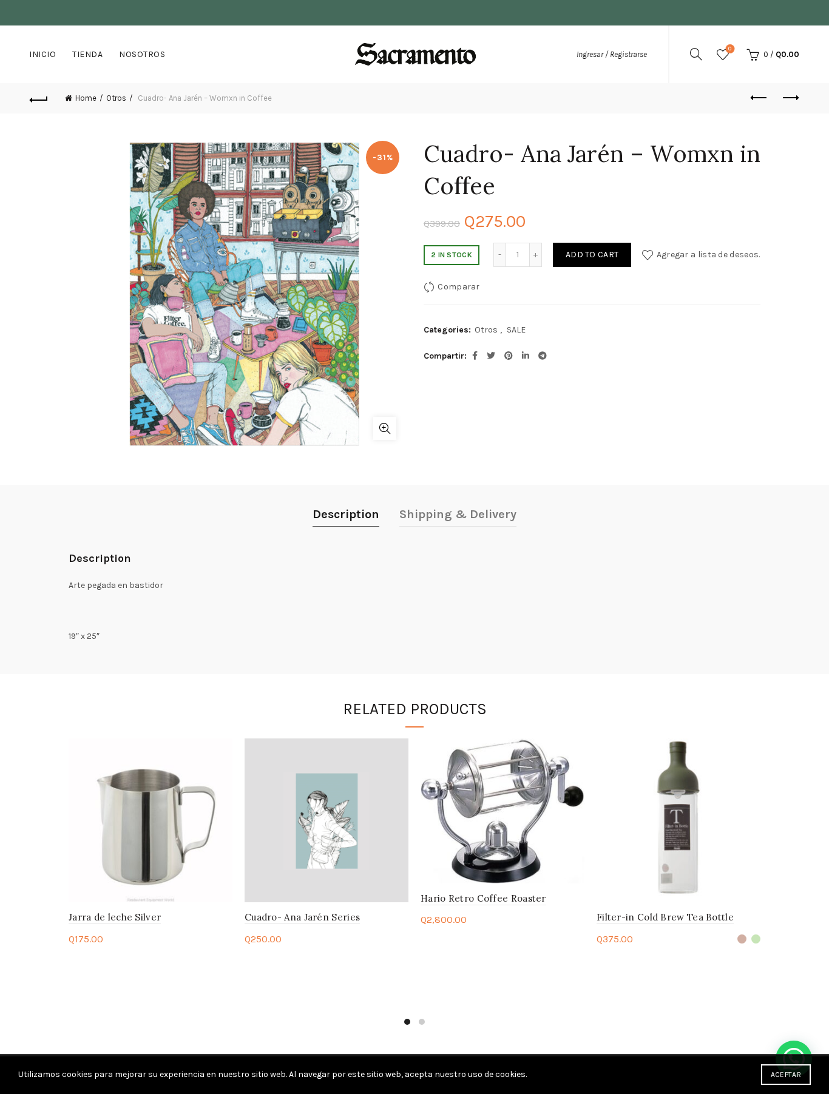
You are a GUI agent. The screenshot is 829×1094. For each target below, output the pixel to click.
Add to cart (592, 254)
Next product (790, 98)
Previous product (760, 98)
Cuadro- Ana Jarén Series (302, 917)
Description (346, 514)
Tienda (87, 54)
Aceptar (786, 1074)
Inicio (42, 54)
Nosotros (142, 54)
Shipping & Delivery (457, 514)
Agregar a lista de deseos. (708, 254)
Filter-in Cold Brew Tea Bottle (665, 917)
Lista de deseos (729, 49)
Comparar (458, 287)
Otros (116, 98)
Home (85, 98)
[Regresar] (39, 98)
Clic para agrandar (384, 428)
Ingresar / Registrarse (612, 54)
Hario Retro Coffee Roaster (483, 898)
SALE (516, 330)
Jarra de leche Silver (115, 917)
